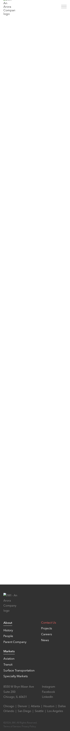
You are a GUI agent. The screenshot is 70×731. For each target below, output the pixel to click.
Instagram (48, 686)
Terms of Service (12, 726)
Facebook (48, 692)
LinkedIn (47, 697)
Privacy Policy (29, 726)
